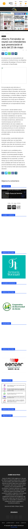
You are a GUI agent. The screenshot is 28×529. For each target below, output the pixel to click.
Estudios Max (14, 527)
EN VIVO (17, 522)
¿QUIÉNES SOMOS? (10, 522)
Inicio (3, 33)
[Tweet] (6, 53)
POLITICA (8, 33)
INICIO (3, 522)
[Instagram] (11, 517)
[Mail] (16, 517)
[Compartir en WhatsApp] (9, 53)
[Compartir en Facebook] (3, 53)
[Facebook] (7, 517)
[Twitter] (20, 517)
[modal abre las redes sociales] (16, 53)
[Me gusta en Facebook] (12, 53)
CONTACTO (23, 522)
